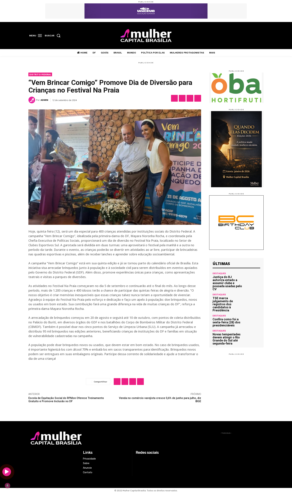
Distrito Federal (40, 74)
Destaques (219, 273)
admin (44, 99)
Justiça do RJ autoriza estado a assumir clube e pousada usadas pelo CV (227, 283)
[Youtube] (260, 35)
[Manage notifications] (7, 485)
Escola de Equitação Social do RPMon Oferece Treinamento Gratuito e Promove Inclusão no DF (66, 399)
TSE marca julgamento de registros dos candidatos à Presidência (223, 304)
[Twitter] (253, 35)
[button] (54, 35)
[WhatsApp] (190, 98)
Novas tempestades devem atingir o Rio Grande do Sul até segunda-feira (226, 339)
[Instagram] (246, 35)
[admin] (32, 100)
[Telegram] (197, 98)
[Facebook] (239, 35)
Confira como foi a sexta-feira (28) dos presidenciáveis (226, 322)
